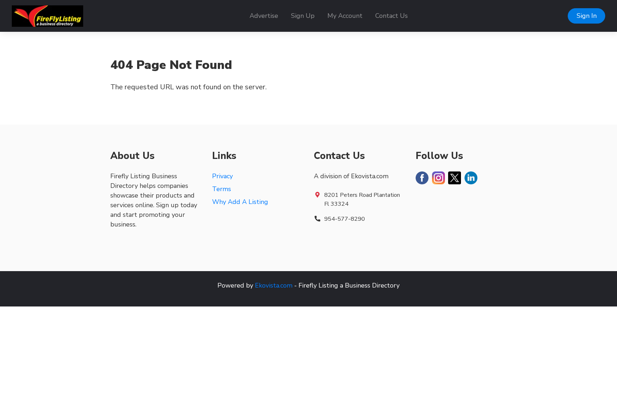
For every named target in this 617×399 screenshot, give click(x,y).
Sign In (587, 15)
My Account (344, 15)
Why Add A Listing (240, 202)
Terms (221, 189)
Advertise (264, 15)
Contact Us (391, 15)
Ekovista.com (273, 285)
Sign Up (303, 15)
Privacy (222, 176)
